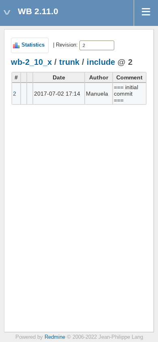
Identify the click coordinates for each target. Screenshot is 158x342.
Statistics (33, 45)
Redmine (55, 337)
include (101, 62)
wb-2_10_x (31, 62)
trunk (69, 62)
